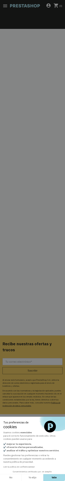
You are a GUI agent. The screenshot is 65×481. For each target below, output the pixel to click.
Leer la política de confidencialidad (18, 466)
